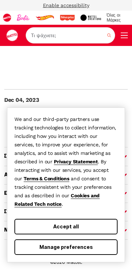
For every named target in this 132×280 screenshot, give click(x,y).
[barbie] (23, 18)
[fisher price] (67, 18)
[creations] (90, 18)
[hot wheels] (44, 18)
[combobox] (70, 35)
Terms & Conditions (46, 178)
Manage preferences (66, 247)
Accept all (66, 226)
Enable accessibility (66, 5)
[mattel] (7, 18)
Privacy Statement (76, 161)
